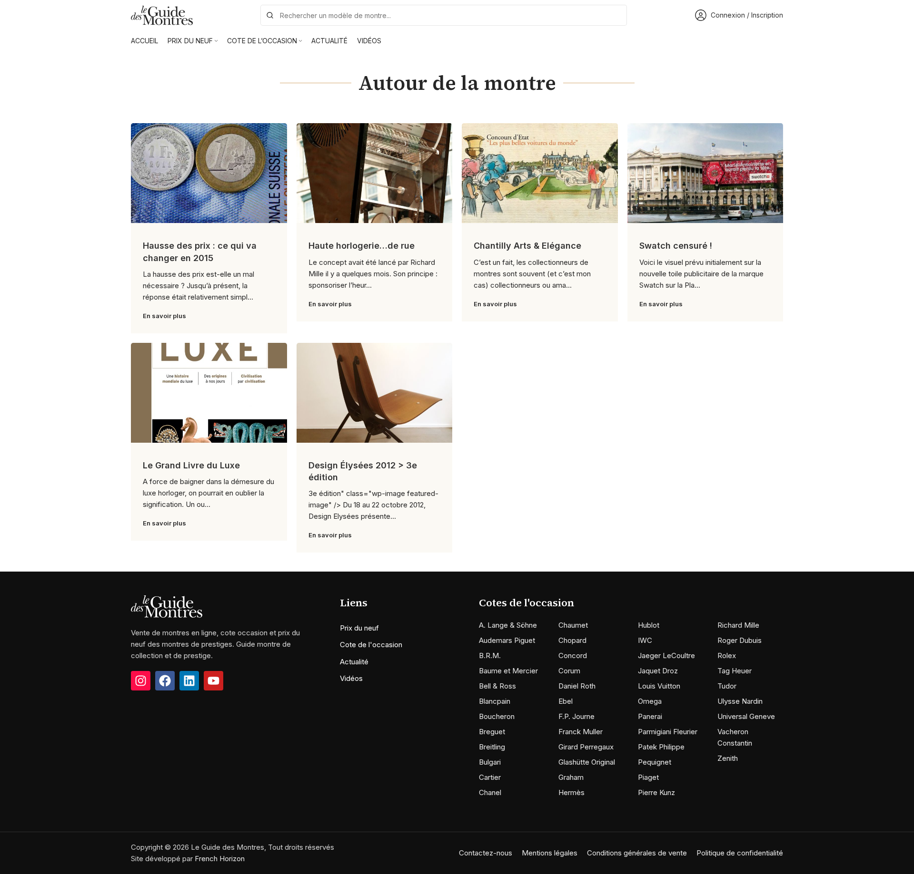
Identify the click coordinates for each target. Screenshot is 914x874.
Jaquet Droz (658, 670)
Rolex (726, 655)
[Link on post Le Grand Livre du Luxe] (209, 393)
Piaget (648, 777)
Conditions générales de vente (637, 852)
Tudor (726, 685)
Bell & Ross (497, 685)
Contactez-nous (485, 852)
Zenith (727, 758)
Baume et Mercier (508, 670)
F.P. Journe (576, 716)
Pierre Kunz (656, 792)
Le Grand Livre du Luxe (191, 465)
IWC (645, 640)
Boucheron (497, 716)
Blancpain (494, 701)
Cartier (490, 777)
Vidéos (351, 678)
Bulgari (490, 762)
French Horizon (220, 858)
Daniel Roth (577, 685)
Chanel (490, 792)
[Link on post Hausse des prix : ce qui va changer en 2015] (209, 173)
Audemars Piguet (507, 640)
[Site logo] (162, 14)
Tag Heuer (734, 670)
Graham (571, 777)
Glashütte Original (586, 762)
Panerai (650, 716)
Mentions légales (549, 852)
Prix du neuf (359, 627)
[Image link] (166, 606)
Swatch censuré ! (675, 246)
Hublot (648, 625)
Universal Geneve (746, 716)
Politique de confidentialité (739, 852)
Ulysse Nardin (740, 701)
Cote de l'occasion (371, 644)
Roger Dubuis (739, 640)
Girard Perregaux (586, 746)
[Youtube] (213, 680)
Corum (569, 670)
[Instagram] (140, 680)
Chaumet (573, 625)
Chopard (572, 640)
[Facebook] (165, 680)
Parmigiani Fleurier (667, 731)
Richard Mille (738, 625)
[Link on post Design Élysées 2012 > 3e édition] (375, 393)
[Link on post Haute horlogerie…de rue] (375, 173)
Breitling (492, 746)
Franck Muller (580, 731)
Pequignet (654, 762)
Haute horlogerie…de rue (361, 246)
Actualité (354, 661)
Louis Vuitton (659, 685)
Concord (572, 655)
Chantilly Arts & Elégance (527, 246)
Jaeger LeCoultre (666, 655)
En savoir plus (164, 316)
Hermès (571, 792)
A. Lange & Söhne (508, 625)
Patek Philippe (661, 746)
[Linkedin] (189, 680)
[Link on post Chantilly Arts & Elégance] (540, 173)
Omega (650, 701)
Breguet (492, 731)
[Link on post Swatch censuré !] (705, 173)
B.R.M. (490, 655)
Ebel (565, 701)
